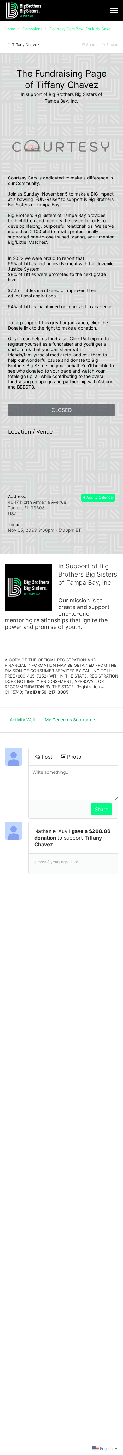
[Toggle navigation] (114, 10)
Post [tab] (47, 757)
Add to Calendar (99, 497)
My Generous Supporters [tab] (70, 719)
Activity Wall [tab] (22, 719)
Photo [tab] (74, 757)
